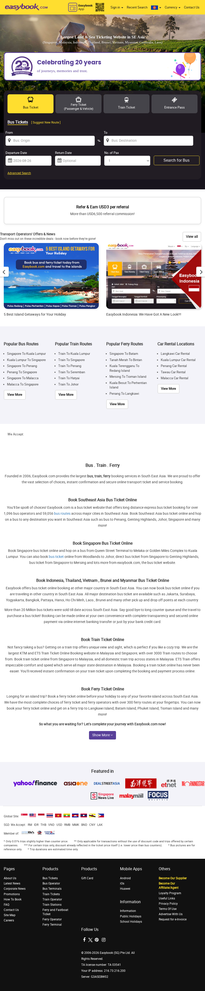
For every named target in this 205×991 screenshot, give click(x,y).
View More (14, 394)
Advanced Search (19, 173)
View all (192, 237)
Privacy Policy (168, 903)
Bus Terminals (52, 888)
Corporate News (15, 888)
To (105, 132)
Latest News (12, 883)
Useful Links (167, 898)
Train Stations (52, 904)
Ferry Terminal (52, 924)
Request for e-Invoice (172, 919)
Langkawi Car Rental (175, 354)
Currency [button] (171, 7)
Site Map (10, 915)
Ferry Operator (52, 919)
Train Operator (52, 899)
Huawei (125, 888)
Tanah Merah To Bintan (126, 360)
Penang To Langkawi (124, 393)
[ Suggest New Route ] (45, 122)
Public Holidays (130, 916)
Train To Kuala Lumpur (74, 354)
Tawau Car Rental (173, 372)
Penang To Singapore (22, 372)
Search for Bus (177, 160)
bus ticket (56, 557)
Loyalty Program (170, 893)
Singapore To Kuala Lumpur (26, 354)
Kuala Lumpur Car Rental (178, 360)
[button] (156, 7)
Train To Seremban (71, 372)
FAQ (6, 904)
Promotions (12, 894)
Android (125, 878)
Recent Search (137, 7)
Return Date (63, 153)
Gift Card (87, 878)
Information (128, 911)
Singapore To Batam (124, 354)
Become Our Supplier (173, 878)
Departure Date (16, 153)
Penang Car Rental (174, 366)
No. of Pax (111, 153)
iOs (122, 883)
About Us (10, 878)
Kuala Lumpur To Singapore (26, 360)
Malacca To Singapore (22, 384)
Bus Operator (51, 883)
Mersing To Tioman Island (128, 376)
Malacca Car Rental (174, 378)
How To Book (13, 899)
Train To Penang (69, 366)
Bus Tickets (50, 878)
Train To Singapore (71, 360)
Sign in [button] (115, 7)
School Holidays (131, 921)
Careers (9, 920)
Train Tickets (51, 894)
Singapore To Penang (22, 366)
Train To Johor (68, 384)
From (9, 132)
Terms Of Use (167, 909)
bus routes (62, 513)
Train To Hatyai (69, 378)
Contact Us (192, 7)
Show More (101, 735)
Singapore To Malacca (22, 378)
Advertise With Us (170, 914)
